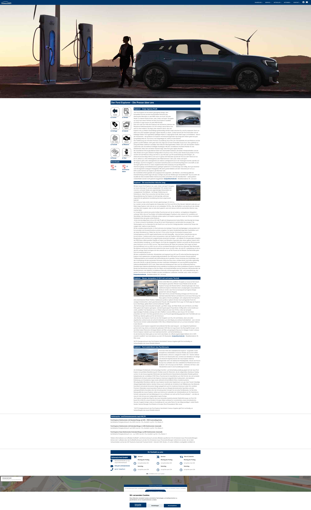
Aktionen (287, 2)
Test (124, 158)
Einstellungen (155, 505)
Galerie (125, 131)
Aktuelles (277, 2)
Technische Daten (125, 170)
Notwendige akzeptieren (138, 505)
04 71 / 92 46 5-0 (120, 469)
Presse (114, 158)
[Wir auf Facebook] (303, 2)
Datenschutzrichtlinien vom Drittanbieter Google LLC (170, 488)
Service (267, 2)
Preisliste (113, 169)
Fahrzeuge (258, 2)
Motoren (126, 144)
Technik (114, 144)
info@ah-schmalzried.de (122, 466)
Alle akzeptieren (172, 505)
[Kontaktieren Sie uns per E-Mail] (307, 2)
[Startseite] (6, 2)
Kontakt (296, 2)
